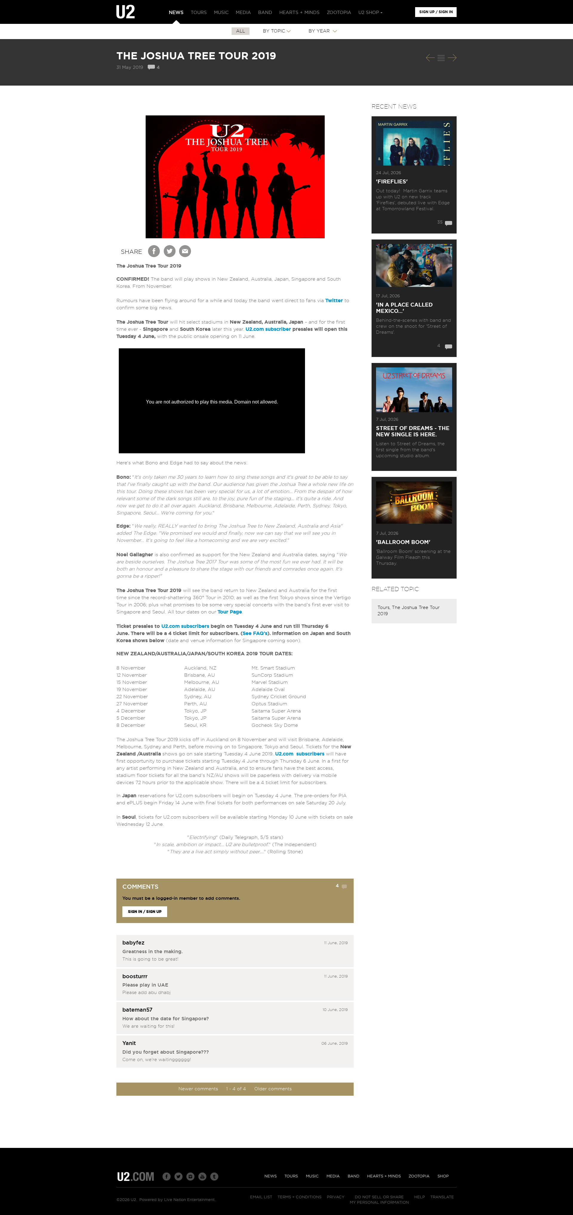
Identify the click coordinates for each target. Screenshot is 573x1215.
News (270, 1176)
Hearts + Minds (384, 1176)
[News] (441, 58)
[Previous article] (430, 57)
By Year (320, 31)
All (240, 31)
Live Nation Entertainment (189, 1200)
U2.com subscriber (268, 329)
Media (333, 1176)
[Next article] (452, 57)
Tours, (385, 607)
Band (353, 1176)
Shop (443, 1176)
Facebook (154, 251)
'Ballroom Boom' (403, 542)
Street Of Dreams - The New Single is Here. (412, 432)
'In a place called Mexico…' (404, 308)
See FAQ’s (255, 633)
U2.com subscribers (185, 626)
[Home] (125, 12)
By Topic (274, 31)
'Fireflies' (392, 182)
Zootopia (419, 1176)
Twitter (170, 251)
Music (312, 1176)
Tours (291, 1176)
